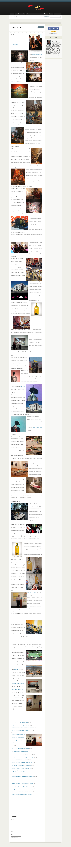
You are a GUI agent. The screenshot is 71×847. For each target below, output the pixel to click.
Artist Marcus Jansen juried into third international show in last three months (21, 771)
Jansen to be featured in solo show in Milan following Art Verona (20, 748)
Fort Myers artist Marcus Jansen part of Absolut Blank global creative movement (22, 794)
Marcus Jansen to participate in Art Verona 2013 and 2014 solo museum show (22, 754)
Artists (23, 13)
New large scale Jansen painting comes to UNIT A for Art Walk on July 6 (21, 786)
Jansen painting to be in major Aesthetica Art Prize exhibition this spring (21, 774)
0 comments (40, 27)
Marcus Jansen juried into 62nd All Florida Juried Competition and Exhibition (22, 763)
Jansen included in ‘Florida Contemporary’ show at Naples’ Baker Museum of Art (22, 724)
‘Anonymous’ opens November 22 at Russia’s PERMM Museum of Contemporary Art (23, 783)
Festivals (28, 13)
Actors (12, 13)
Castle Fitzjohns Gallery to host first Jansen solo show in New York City (21, 725)
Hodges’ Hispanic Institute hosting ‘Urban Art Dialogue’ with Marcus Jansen (22, 789)
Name (12, 828)
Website (12, 834)
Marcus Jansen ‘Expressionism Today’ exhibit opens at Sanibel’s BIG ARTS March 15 (23, 776)
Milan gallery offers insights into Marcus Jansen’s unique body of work (21, 746)
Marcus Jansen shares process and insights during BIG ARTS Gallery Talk (21, 768)
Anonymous (18, 391)
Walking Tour (57, 23)
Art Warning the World (15, 697)
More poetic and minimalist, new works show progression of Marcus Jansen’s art (22, 727)
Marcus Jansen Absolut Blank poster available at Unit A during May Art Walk (22, 788)
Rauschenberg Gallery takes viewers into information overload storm (20, 777)
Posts (15, 16)
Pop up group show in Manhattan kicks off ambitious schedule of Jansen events (22, 762)
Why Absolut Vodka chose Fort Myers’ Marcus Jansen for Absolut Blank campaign (22, 792)
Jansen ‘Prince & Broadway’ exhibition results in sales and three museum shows (22, 756)
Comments (17, 16)
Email (12, 831)
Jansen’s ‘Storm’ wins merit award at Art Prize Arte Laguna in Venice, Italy (21, 765)
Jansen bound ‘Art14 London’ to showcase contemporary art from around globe (22, 728)
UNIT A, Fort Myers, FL (17, 38)
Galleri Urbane (16, 669)
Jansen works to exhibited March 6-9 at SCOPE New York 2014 (20, 722)
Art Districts (17, 13)
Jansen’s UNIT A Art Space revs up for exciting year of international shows (21, 730)
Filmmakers (34, 13)
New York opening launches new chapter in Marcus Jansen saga (20, 759)
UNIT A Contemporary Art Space (14, 23)
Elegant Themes (58, 845)
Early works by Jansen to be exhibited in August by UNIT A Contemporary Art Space (23, 757)
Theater (51, 13)
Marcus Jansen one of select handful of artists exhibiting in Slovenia (20, 760)
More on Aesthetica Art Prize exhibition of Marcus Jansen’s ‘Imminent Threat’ (22, 773)
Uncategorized (57, 13)
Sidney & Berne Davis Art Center (32, 592)
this (37, 23)
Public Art (46, 13)
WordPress (50, 845)
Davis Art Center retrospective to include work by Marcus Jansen (20, 751)
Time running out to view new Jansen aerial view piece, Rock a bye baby (21, 791)
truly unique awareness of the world (37, 54)
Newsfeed (40, 13)
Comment (12, 819)
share (34, 23)
